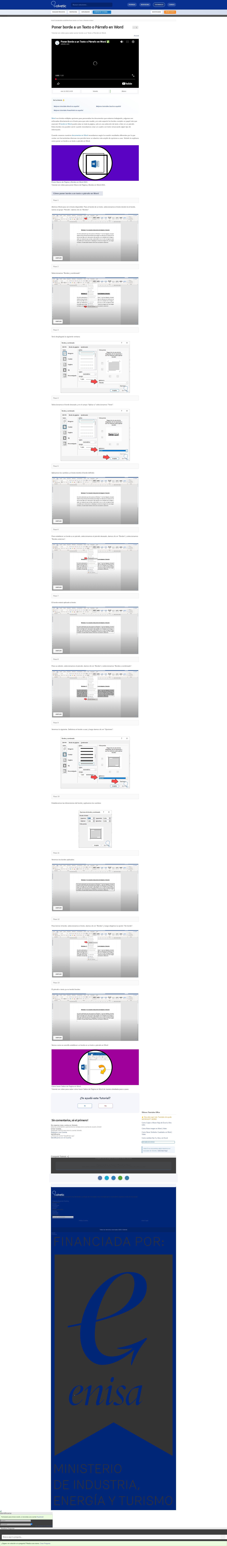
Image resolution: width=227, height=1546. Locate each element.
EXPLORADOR (85, 12)
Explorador (55, 1212)
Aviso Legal (145, 1220)
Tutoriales (159, 4)
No (106, 1106)
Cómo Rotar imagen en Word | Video (154, 1128)
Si (85, 1106)
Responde (61, 1201)
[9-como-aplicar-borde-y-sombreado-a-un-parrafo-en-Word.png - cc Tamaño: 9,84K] (95, 762)
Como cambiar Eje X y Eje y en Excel (155, 1138)
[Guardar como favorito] (134, 27)
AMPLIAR (58, 258)
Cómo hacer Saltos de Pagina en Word (66, 1086)
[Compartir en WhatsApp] (120, 1178)
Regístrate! (40, 1517)
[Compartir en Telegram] (127, 1178)
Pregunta (54, 1201)
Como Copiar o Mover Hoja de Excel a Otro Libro (156, 1124)
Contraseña (35, 1522)
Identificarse (156, 12)
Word (54, 118)
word (136, 36)
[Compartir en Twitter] (107, 1178)
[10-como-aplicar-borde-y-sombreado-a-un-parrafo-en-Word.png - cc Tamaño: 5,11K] (95, 829)
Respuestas (145, 4)
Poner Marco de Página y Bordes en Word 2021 (69, 182)
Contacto (54, 1234)
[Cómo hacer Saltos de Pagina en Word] (95, 1067)
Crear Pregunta (45, 1543)
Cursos (171, 4)
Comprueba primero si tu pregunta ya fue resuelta (19, 1532)
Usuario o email (36, 1520)
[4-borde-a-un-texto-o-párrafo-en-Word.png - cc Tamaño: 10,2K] (95, 435)
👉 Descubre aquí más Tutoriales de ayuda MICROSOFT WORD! (156, 1118)
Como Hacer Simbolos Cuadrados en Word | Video (157, 1133)
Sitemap (54, 1211)
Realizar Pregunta (58, 12)
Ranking (66, 1201)
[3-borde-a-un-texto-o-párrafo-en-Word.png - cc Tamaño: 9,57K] (95, 367)
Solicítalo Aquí (163, 1151)
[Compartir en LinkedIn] (113, 1178)
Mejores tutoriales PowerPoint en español (68, 110)
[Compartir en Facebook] (100, 1178)
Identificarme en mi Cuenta (61, 1138)
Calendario (55, 1214)
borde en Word (66, 124)
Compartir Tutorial (101, 12)
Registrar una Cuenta (59, 1132)
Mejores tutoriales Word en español (66, 106)
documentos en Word (80, 135)
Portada (132, 4)
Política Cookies (83, 1220)
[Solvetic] (61, 4)
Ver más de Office (148, 1142)
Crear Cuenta (170, 12)
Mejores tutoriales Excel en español (108, 106)
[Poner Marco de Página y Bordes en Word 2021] (95, 163)
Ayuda (53, 1233)
